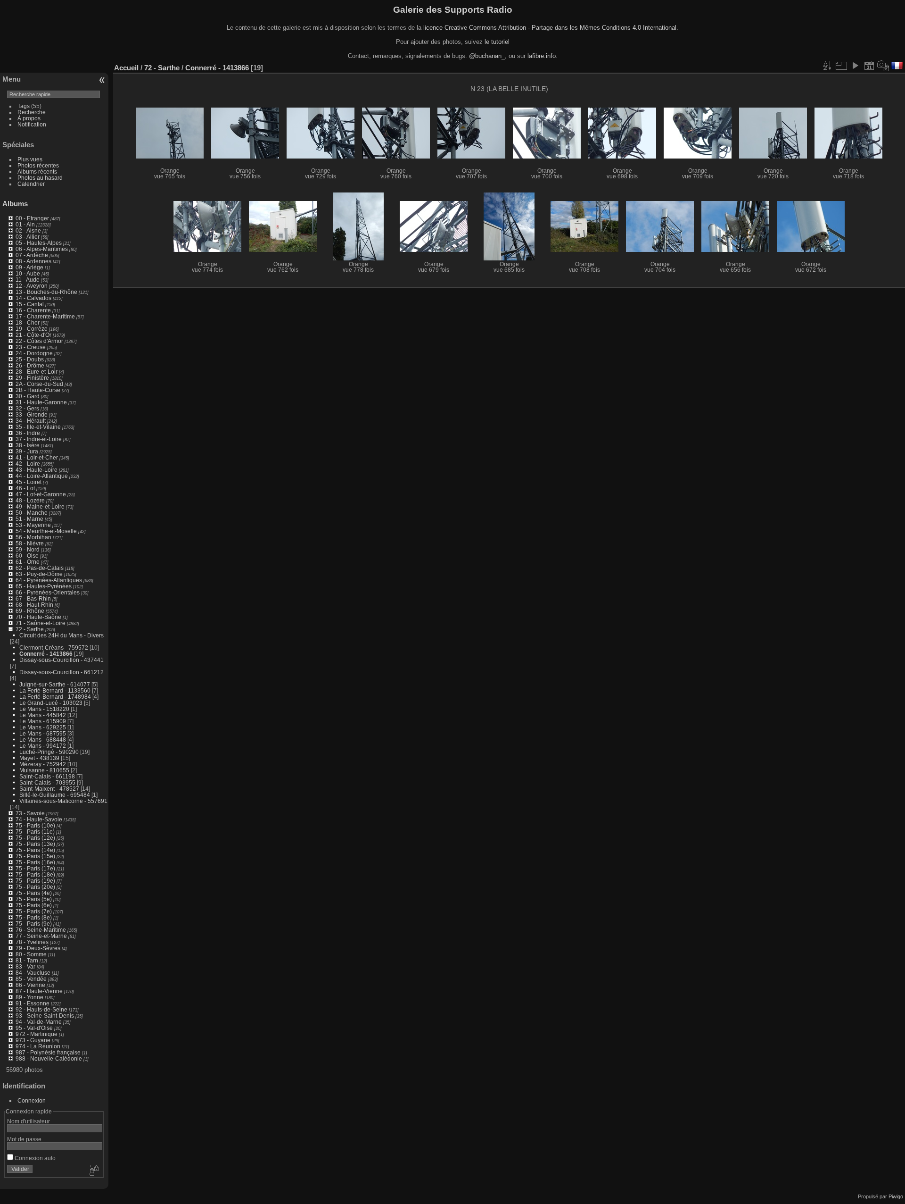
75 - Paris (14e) (35, 850)
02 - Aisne (28, 230)
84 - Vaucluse (33, 973)
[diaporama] (855, 65)
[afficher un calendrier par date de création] (883, 65)
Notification (31, 124)
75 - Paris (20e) (35, 887)
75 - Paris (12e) (35, 838)
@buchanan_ (487, 55)
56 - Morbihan (33, 537)
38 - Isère (28, 445)
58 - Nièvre (30, 543)
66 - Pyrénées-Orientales (48, 592)
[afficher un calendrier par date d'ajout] (869, 65)
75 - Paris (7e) (34, 911)
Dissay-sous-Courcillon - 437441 (61, 660)
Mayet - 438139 (39, 758)
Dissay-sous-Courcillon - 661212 (61, 672)
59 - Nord (28, 549)
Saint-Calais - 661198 (47, 776)
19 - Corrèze (32, 329)
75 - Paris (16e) (35, 862)
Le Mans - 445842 (42, 715)
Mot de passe (24, 1139)
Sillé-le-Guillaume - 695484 (54, 795)
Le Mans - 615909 (42, 721)
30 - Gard (28, 396)
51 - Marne (29, 519)
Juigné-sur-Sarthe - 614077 (54, 684)
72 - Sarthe (30, 629)
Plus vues (29, 159)
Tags (23, 106)
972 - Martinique (37, 1034)
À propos (29, 118)
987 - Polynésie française (48, 1052)
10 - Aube (28, 273)
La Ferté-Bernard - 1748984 (55, 697)
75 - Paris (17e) (35, 868)
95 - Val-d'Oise (34, 1028)
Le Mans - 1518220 (44, 709)
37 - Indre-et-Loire (39, 439)
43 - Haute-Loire (37, 470)
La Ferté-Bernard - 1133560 (54, 690)
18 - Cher (28, 322)
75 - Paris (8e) (34, 917)
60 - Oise (27, 555)
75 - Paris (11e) (35, 831)
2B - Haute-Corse (38, 390)
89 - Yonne (29, 997)
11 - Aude (28, 279)
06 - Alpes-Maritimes (42, 249)
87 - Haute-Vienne (39, 991)
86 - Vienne (30, 985)
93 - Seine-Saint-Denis (45, 1015)
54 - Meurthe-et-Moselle (46, 531)
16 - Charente (33, 310)
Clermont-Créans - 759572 (53, 647)
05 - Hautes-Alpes (39, 243)
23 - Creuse (31, 347)
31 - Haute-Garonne (41, 402)
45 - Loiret (28, 482)
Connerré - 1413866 (46, 654)
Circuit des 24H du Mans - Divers (61, 635)
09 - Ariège (29, 267)
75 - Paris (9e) (34, 923)
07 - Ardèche (32, 255)
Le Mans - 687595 (42, 733)
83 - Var (25, 966)
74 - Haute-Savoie (39, 819)
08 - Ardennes (33, 261)
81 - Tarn (27, 960)
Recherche (31, 112)
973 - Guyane (33, 1040)
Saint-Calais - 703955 (47, 782)
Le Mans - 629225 (42, 727)
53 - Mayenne (33, 525)
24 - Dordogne (34, 353)
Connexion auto (34, 1158)
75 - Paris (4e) (34, 893)
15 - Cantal (30, 304)
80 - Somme (31, 954)
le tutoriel (497, 41)
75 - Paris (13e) (35, 844)
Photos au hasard (40, 178)
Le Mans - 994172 (42, 746)
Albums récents (37, 171)
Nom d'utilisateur (28, 1121)
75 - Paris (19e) (35, 881)
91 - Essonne (32, 1003)
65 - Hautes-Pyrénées (44, 586)
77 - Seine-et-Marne (41, 936)
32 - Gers (27, 408)
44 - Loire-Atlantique (42, 476)
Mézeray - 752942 (42, 764)
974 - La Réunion (38, 1046)
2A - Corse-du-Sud (39, 384)
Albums (15, 204)
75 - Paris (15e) (35, 856)
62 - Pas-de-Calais (40, 568)
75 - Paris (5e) (34, 899)
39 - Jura (27, 451)
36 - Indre (28, 433)
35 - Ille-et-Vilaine (38, 427)
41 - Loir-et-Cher (37, 457)
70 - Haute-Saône (38, 617)
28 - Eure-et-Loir (37, 371)
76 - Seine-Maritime (41, 930)
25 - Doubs (30, 359)
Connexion (31, 1100)
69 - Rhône (30, 611)
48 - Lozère (30, 500)
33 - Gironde (32, 414)
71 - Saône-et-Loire (41, 623)
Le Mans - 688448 (42, 739)
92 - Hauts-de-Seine (41, 1009)
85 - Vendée (31, 979)
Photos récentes (38, 165)
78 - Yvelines (32, 942)
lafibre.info (541, 55)
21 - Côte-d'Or (33, 335)
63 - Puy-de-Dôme (39, 574)
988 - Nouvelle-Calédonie (49, 1058)
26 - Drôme (30, 365)
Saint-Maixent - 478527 (49, 789)
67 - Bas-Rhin (33, 598)
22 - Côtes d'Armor (39, 341)
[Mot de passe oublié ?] (93, 1171)
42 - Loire (28, 463)
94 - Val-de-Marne (39, 1022)
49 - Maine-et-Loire (40, 506)
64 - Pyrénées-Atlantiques (49, 580)
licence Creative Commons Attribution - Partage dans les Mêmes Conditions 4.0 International (549, 27)
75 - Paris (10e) (35, 825)
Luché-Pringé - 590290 (49, 752)
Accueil (126, 68)
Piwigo (896, 1196)
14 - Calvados (33, 298)
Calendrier (31, 184)
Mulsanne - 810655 (44, 770)
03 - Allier (28, 237)
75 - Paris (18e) (35, 874)
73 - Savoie (30, 813)
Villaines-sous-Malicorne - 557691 (63, 801)
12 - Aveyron (32, 286)
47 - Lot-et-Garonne (41, 494)
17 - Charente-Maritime (45, 316)
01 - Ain (25, 224)
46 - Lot (25, 488)
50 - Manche (32, 513)
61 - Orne (28, 562)
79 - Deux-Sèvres (38, 948)
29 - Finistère (32, 378)
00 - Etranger (32, 218)
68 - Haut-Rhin (34, 605)
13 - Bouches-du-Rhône (46, 292)
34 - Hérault (31, 421)
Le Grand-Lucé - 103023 (50, 703)
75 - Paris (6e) (34, 905)
